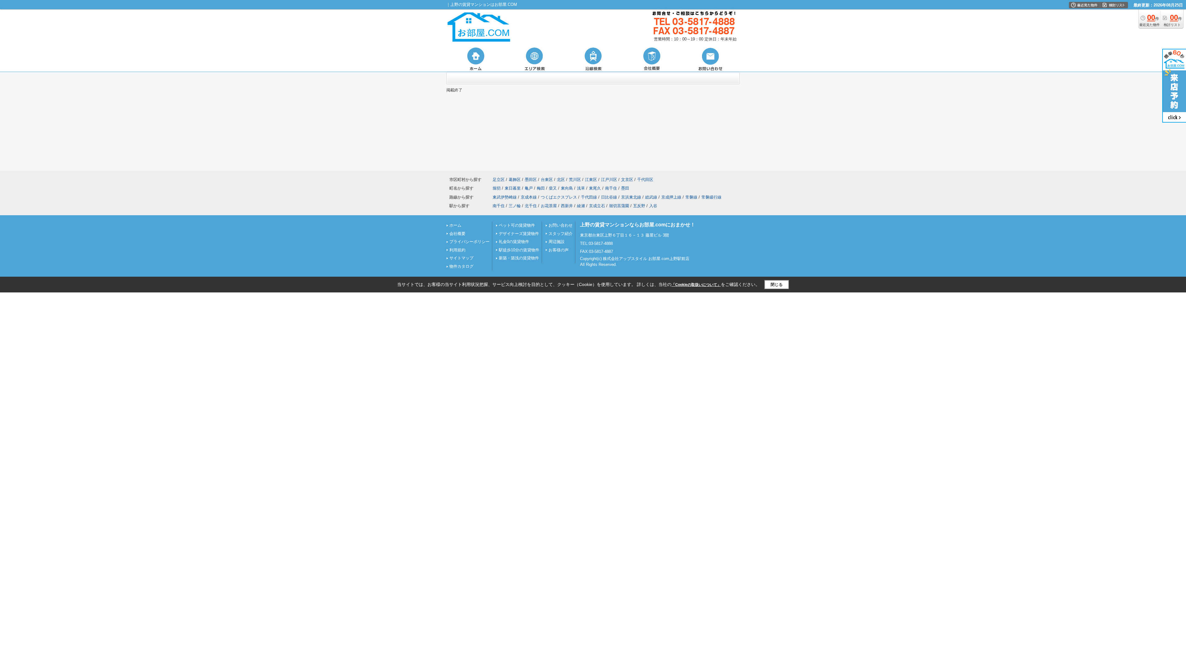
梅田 (541, 188)
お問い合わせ (561, 225)
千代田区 (645, 179)
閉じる (777, 284)
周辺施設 (557, 241)
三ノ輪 (515, 205)
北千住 (531, 205)
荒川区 (575, 179)
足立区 (499, 179)
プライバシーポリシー (469, 241)
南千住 (611, 188)
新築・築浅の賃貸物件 (519, 258)
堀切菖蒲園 (619, 205)
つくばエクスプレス (559, 197)
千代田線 (589, 197)
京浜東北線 (631, 197)
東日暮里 (513, 188)
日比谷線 (609, 197)
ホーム (455, 225)
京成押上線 (671, 197)
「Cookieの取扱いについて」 (696, 285)
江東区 (591, 179)
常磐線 (691, 197)
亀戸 (529, 188)
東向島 (567, 188)
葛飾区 (515, 179)
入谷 (653, 205)
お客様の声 (559, 250)
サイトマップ (461, 258)
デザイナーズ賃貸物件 (519, 233)
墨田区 (531, 179)
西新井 (567, 205)
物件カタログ (461, 266)
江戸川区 (609, 179)
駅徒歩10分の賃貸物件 (519, 250)
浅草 (581, 188)
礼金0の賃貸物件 (514, 241)
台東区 (547, 179)
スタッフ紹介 (561, 233)
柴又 (553, 188)
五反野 (639, 205)
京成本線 (529, 197)
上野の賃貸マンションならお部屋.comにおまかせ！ (637, 224)
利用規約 (457, 250)
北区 (561, 179)
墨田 (625, 188)
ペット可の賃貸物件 (517, 225)
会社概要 (457, 233)
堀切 (497, 188)
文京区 (627, 179)
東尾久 (595, 188)
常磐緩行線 (711, 197)
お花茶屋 (549, 205)
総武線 (651, 197)
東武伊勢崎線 (505, 197)
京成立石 (597, 205)
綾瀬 (581, 205)
